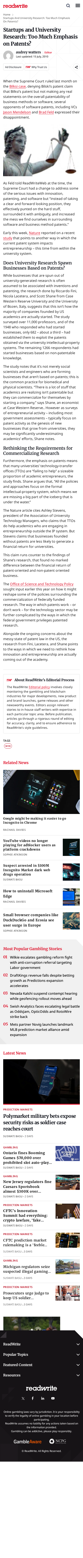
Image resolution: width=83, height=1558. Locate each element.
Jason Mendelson (17, 112)
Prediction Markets (18, 1109)
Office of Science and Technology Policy (41, 584)
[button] (68, 5)
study (7, 238)
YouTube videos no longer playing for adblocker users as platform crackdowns (29, 845)
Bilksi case (17, 86)
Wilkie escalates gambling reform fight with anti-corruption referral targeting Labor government (41, 962)
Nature (34, 232)
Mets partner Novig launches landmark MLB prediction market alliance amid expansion (41, 1029)
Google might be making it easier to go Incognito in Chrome (34, 821)
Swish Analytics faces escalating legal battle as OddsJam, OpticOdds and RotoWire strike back (45, 1011)
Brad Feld (46, 112)
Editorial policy (39, 687)
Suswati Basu (13, 1136)
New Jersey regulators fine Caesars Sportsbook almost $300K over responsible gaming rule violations (27, 1191)
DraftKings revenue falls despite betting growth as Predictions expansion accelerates (42, 980)
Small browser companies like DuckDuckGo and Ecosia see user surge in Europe (30, 920)
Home (6, 14)
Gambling (10, 1147)
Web (8, 745)
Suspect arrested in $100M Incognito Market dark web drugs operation (26, 869)
